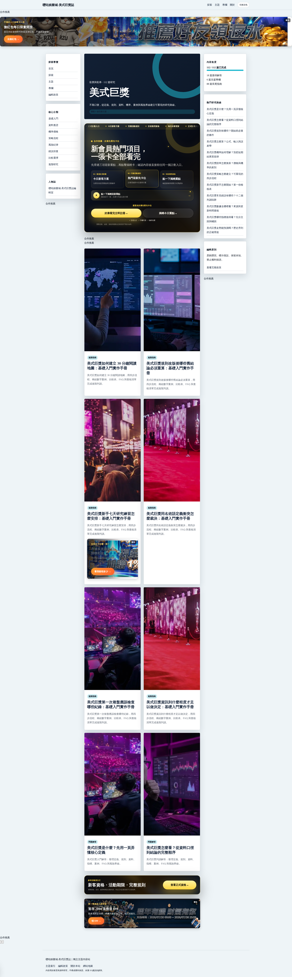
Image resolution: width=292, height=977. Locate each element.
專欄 (224, 4)
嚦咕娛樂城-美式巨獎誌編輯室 (62, 190)
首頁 (51, 68)
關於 (232, 4)
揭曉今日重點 (168, 213)
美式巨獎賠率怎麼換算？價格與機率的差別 (225, 165)
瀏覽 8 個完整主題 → (100, 111)
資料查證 (53, 125)
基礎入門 (53, 118)
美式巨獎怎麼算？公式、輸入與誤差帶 (225, 143)
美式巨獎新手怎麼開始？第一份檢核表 (225, 186)
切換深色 (243, 5)
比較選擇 (53, 158)
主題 (217, 4)
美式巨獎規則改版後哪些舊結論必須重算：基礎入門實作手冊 (170, 368)
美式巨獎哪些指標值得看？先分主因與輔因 (225, 219)
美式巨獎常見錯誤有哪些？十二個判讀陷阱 (225, 197)
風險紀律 (53, 144)
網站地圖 (88, 966)
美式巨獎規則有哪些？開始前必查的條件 (225, 132)
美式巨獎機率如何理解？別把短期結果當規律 (225, 154)
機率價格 (53, 131)
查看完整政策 (214, 267)
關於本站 (75, 966)
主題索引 (50, 966)
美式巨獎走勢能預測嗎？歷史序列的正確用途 (225, 229)
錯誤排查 (53, 151)
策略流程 (53, 138)
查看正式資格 (180, 884)
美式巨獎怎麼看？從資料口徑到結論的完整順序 (225, 121)
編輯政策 (53, 94)
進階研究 (53, 164)
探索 (209, 4)
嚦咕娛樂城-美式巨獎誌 (58, 5)
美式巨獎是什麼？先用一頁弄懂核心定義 (225, 111)
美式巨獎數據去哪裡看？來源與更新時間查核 (225, 208)
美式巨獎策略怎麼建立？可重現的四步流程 (225, 175)
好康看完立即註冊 (116, 213)
